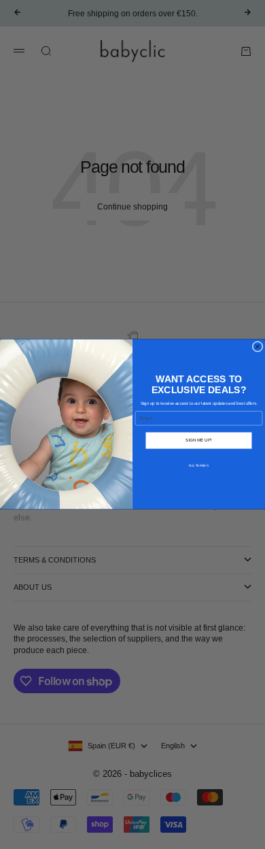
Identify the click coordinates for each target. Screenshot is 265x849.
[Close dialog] (257, 347)
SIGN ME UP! (198, 440)
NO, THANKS (198, 465)
